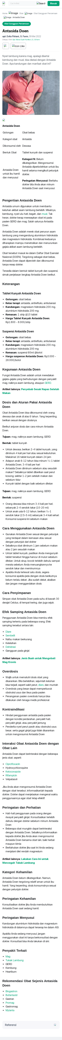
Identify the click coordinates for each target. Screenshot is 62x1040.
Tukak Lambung (15, 960)
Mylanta (10, 1010)
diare (41, 684)
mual (44, 213)
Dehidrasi (11, 646)
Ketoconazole (13, 771)
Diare (8, 631)
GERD (48, 382)
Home (4, 13)
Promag (10, 1002)
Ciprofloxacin (13, 764)
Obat (21, 13)
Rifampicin (11, 775)
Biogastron (11, 991)
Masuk (53, 3)
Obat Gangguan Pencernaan (45, 13)
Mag (8, 956)
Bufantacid (11, 995)
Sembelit (10, 635)
